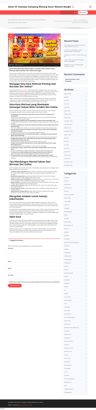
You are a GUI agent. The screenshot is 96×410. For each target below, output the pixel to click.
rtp (65, 290)
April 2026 (66, 107)
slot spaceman (67, 365)
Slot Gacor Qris (68, 351)
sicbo (65, 303)
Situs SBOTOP (67, 314)
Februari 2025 (67, 155)
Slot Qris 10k (67, 358)
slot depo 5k (67, 338)
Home (75, 19)
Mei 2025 (66, 145)
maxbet (66, 269)
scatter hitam (67, 297)
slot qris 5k (67, 361)
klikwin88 (66, 235)
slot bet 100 (67, 320)
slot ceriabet (24, 90)
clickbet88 (66, 208)
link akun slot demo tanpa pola (71, 242)
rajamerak (66, 283)
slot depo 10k (67, 334)
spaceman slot (67, 382)
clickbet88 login (68, 211)
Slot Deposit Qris (68, 341)
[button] (75, 12)
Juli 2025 (66, 138)
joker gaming (67, 222)
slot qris (66, 355)
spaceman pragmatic (69, 378)
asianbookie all (67, 187)
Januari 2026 (67, 117)
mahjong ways (67, 256)
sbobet (66, 293)
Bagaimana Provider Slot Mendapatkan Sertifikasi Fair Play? (73, 65)
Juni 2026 (66, 100)
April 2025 (66, 148)
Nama (10, 261)
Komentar (11, 248)
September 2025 (68, 131)
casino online (67, 201)
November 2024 (68, 165)
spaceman (66, 375)
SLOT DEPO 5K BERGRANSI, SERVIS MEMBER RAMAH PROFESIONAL (73, 50)
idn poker (66, 218)
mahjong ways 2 (68, 259)
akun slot (66, 181)
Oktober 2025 (67, 128)
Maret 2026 (67, 110)
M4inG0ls (12, 64)
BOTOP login (67, 198)
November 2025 (68, 124)
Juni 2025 (66, 141)
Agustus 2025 (67, 134)
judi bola (66, 232)
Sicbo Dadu (67, 307)
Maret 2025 (67, 151)
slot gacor (66, 344)
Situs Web (10, 275)
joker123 (66, 228)
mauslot (66, 266)
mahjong (66, 249)
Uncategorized (82, 19)
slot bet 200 (67, 324)
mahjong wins (67, 262)
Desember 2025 (68, 121)
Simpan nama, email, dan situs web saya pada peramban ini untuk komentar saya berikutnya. (34, 282)
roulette (66, 286)
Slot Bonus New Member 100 (71, 327)
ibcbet (65, 215)
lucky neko (66, 245)
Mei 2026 (66, 104)
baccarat (66, 191)
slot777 (66, 372)
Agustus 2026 (67, 93)
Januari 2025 (67, 158)
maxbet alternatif (68, 273)
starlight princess (68, 389)
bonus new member (69, 194)
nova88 (66, 276)
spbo (65, 385)
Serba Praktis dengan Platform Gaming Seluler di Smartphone (73, 60)
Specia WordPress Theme (25, 405)
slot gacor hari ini (68, 348)
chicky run (66, 204)
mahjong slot (67, 252)
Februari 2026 (67, 114)
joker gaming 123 (68, 225)
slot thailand (67, 368)
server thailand (68, 300)
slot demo (66, 331)
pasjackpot (67, 279)
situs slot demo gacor (69, 317)
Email (10, 268)
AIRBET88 (66, 177)
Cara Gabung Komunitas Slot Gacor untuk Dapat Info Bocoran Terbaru (74, 45)
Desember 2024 (68, 162)
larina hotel (67, 239)
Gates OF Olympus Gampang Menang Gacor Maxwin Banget (39, 6)
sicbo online (67, 310)
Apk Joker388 (67, 184)
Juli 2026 (66, 97)
